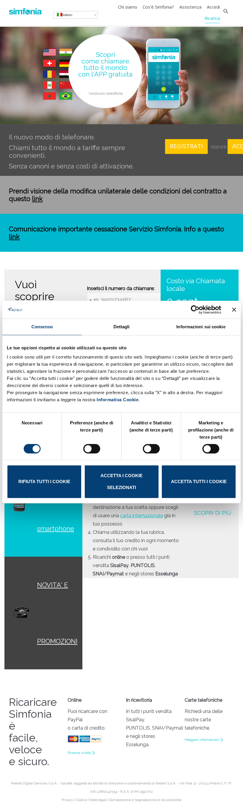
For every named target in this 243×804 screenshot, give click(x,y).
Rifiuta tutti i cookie (44, 481)
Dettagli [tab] (121, 326)
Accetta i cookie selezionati (121, 481)
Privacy (67, 800)
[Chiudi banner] (234, 310)
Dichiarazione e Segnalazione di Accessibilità (145, 800)
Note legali (98, 800)
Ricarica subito (79, 753)
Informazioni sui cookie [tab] (200, 326)
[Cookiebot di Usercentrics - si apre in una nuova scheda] (195, 309)
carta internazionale (141, 515)
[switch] (91, 448)
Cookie (81, 800)
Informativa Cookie (117, 399)
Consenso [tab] (42, 326)
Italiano (67, 15)
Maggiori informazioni (202, 740)
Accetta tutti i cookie (199, 481)
